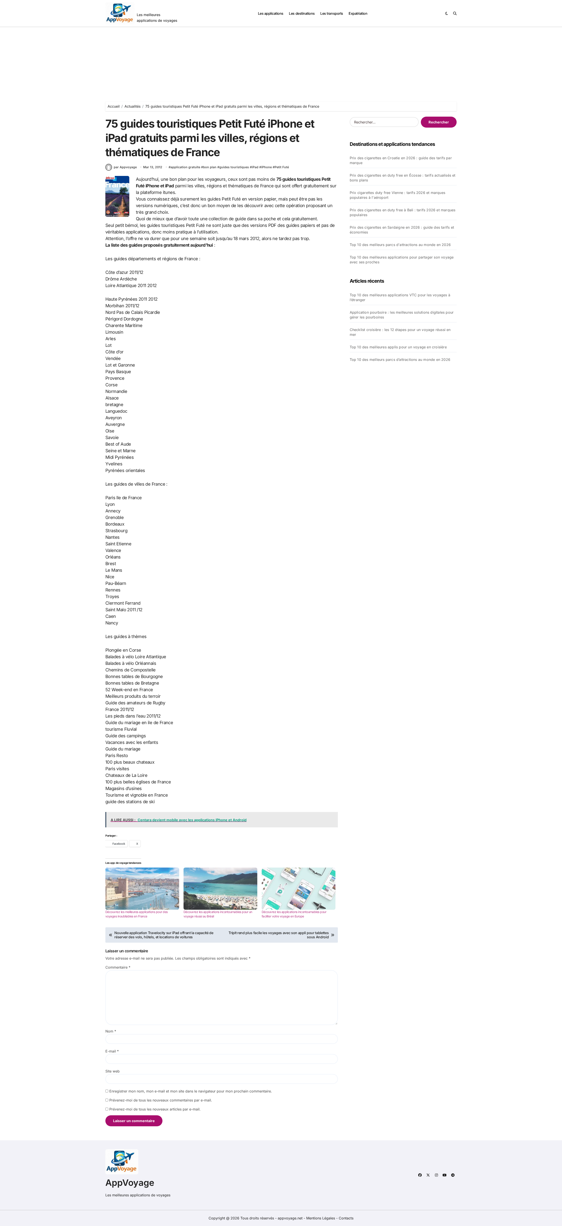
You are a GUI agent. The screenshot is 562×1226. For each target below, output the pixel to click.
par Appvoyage (125, 167)
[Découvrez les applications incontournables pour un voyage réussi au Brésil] (220, 889)
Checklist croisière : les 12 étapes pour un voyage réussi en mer (400, 332)
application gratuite (185, 167)
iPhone (266, 167)
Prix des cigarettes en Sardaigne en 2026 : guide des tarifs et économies (402, 229)
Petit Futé (282, 167)
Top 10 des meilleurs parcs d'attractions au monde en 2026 (400, 244)
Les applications (270, 13)
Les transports (331, 13)
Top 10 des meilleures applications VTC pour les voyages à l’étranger (400, 297)
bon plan (209, 167)
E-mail (112, 1051)
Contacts (346, 1218)
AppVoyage (129, 1182)
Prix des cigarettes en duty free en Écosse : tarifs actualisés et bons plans (403, 177)
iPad (255, 167)
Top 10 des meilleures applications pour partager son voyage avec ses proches (402, 259)
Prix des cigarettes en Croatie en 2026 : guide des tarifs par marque (401, 160)
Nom (110, 1031)
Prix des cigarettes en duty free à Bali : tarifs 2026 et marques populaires (403, 212)
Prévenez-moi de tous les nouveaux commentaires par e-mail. (160, 1100)
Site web (112, 1071)
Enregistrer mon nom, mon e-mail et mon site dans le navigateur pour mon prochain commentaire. (190, 1091)
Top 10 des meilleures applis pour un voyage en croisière (398, 347)
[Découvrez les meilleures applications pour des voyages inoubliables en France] (142, 889)
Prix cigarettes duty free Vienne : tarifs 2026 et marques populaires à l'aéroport (397, 195)
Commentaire (117, 967)
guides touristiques (234, 167)
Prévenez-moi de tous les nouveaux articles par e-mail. (155, 1109)
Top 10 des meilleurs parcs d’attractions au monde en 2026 (400, 359)
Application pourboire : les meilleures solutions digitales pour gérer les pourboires (402, 314)
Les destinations (302, 13)
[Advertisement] (281, 60)
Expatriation (358, 13)
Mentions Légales (321, 1218)
